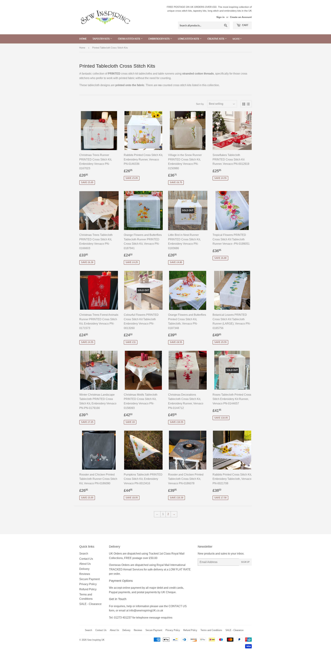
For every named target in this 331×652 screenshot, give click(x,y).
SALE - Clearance (90, 603)
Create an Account (241, 17)
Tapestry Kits (101, 38)
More (236, 38)
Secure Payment (89, 579)
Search (83, 553)
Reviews (84, 573)
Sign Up (245, 562)
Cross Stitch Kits (129, 38)
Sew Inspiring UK (95, 640)
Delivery (84, 568)
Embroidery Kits (159, 38)
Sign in (220, 17)
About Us (85, 563)
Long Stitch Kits (189, 38)
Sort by (200, 103)
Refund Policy (88, 589)
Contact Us (86, 558)
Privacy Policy (88, 584)
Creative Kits (216, 38)
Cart (245, 25)
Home (83, 38)
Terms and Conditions (211, 630)
